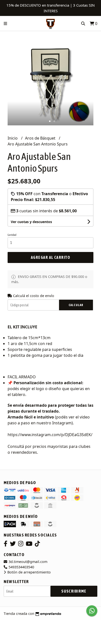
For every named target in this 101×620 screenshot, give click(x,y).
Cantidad (12, 234)
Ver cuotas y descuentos (31, 221)
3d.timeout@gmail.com (27, 561)
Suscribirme (74, 591)
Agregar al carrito (50, 257)
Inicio (13, 138)
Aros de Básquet (40, 138)
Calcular (76, 305)
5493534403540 (21, 567)
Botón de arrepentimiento (28, 572)
